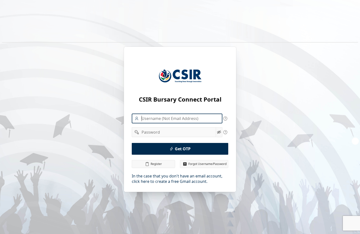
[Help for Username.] (225, 118)
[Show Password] (219, 132)
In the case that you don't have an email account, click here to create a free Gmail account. (177, 178)
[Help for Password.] (225, 132)
